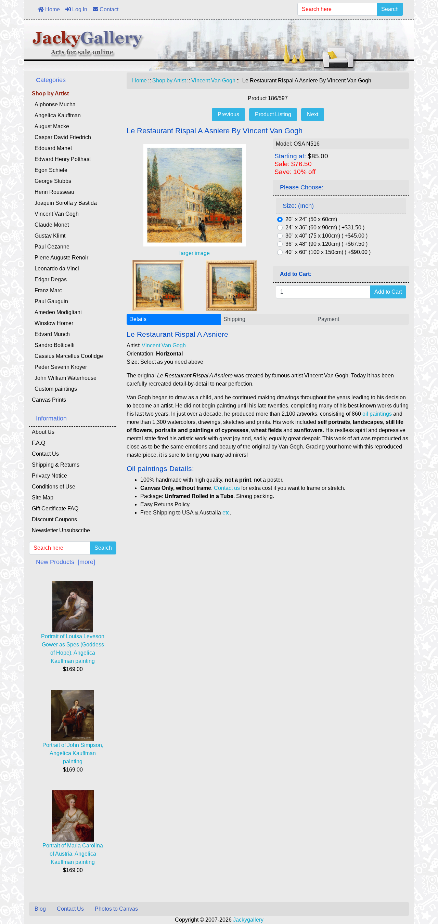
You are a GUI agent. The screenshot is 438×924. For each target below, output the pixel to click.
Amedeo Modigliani (57, 312)
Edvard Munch (51, 334)
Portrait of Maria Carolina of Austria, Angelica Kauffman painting (72, 854)
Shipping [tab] (234, 319)
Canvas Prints (49, 400)
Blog (40, 909)
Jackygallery (248, 920)
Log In (79, 9)
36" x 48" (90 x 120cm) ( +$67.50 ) (326, 244)
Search (390, 9)
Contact (108, 9)
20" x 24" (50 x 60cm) (311, 219)
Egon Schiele (49, 170)
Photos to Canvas (116, 909)
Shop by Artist (169, 80)
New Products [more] (65, 562)
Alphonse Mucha (54, 104)
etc (226, 512)
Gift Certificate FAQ (55, 508)
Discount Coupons (54, 519)
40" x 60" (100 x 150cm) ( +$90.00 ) (328, 252)
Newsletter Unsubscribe (61, 530)
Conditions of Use (53, 487)
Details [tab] (137, 319)
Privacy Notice (49, 476)
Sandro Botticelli (53, 345)
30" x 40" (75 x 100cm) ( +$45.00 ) (326, 236)
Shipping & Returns (55, 465)
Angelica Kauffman (56, 115)
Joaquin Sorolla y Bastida (64, 203)
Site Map (42, 497)
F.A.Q (38, 443)
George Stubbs (51, 181)
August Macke (50, 126)
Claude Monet (50, 225)
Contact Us (45, 454)
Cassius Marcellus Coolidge (67, 356)
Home (52, 9)
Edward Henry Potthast (61, 159)
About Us (43, 432)
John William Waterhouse (64, 378)
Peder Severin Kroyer (59, 367)
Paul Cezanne (50, 247)
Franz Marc (47, 290)
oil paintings (377, 414)
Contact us (227, 488)
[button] (417, 890)
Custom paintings (54, 389)
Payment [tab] (328, 319)
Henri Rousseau (53, 192)
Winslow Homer (52, 323)
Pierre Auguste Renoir (60, 257)
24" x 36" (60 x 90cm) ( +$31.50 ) (324, 227)
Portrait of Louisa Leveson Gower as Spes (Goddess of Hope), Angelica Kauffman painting (72, 648)
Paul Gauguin (50, 301)
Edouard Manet (52, 148)
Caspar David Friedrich (61, 137)
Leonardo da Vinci (55, 268)
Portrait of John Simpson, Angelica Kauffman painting (72, 753)
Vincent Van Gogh (213, 80)
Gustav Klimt (48, 236)
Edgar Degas (49, 279)
